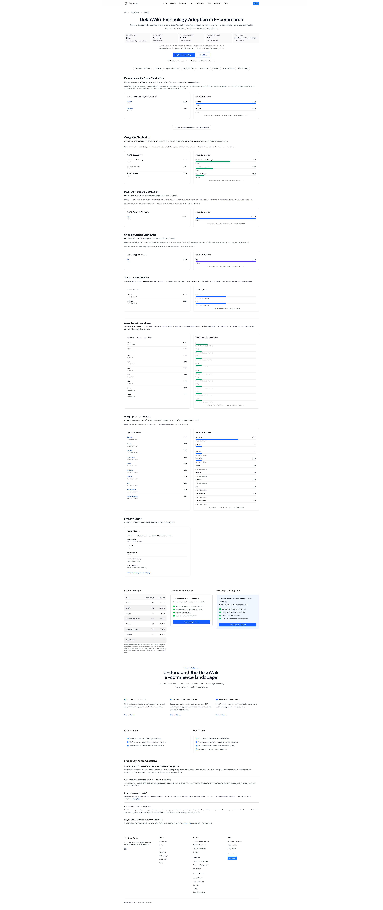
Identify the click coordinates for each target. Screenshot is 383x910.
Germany (130, 437)
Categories (158, 68)
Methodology (163, 856)
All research (197, 868)
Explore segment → (191, 622)
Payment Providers (172, 68)
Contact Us (232, 858)
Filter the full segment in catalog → (139, 573)
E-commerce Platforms (142, 68)
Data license (232, 848)
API (192, 3)
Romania (129, 476)
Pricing (209, 3)
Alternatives (163, 859)
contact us (187, 823)
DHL (128, 259)
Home (165, 3)
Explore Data (129, 715)
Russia (129, 463)
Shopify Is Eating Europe (201, 865)
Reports (217, 3)
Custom (129, 101)
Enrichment (200, 3)
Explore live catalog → (184, 55)
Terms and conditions (235, 841)
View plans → (137, 799)
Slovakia (129, 450)
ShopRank (133, 3)
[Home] (125, 12)
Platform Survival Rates (200, 861)
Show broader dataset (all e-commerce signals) (193, 127)
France (195, 889)
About (161, 845)
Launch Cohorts (203, 68)
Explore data (163, 841)
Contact (161, 863)
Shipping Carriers (188, 68)
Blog (226, 3)
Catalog (173, 3)
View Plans (203, 55)
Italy (128, 483)
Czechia (129, 444)
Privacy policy (232, 845)
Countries (216, 68)
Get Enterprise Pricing (238, 625)
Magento (130, 108)
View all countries (199, 892)
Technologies (135, 12)
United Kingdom (132, 496)
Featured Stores (228, 68)
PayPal (129, 217)
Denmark (130, 470)
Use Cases (182, 3)
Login (256, 3)
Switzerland (130, 457)
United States (131, 490)
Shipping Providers (199, 845)
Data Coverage (243, 68)
